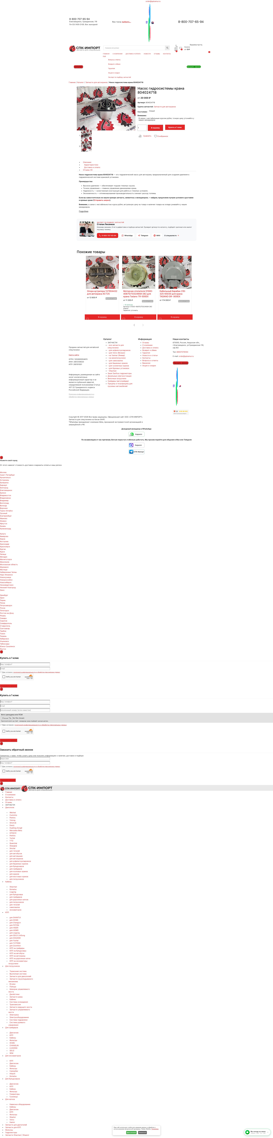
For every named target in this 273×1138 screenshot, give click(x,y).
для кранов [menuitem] (14, 874)
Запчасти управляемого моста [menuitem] (19, 1011)
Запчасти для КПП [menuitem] (13, 1127)
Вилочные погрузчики (117, 378)
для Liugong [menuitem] (15, 933)
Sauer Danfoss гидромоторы (120, 373)
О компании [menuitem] (10, 795)
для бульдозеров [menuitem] (17, 866)
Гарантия (111, 68)
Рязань (3, 616)
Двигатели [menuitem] (9, 807)
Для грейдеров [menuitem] (11, 1027)
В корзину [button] (102, 317)
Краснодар (4, 544)
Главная (106, 54)
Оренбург (4, 595)
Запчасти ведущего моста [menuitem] (21, 1007)
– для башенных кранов (118, 363)
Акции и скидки (114, 73)
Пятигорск (4, 610)
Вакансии (146, 363)
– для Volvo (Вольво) (116, 353)
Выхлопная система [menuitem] (18, 974)
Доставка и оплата (133, 54)
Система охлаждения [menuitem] (19, 1002)
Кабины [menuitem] (8, 882)
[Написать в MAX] (147, 23)
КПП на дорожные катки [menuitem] (20, 958)
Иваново (3, 518)
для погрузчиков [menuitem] (17, 879)
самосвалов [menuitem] (15, 907)
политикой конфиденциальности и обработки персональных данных (36, 672)
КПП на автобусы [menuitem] (17, 953)
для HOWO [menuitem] (14, 930)
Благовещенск (6, 490)
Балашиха (4, 482)
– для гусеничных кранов (118, 366)
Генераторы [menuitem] (15, 1094)
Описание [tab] (87, 162)
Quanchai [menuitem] (13, 843)
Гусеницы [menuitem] (14, 1097)
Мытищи (3, 570)
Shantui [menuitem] (13, 1117)
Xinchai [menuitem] (12, 848)
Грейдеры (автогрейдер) (118, 381)
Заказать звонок (181, 363)
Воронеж (4, 508)
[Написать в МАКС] (174, 386)
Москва (3, 472)
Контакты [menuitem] (9, 797)
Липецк (3, 554)
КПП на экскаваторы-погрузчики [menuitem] (18, 962)
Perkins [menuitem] (12, 818)
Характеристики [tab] (91, 165)
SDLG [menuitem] (12, 1050)
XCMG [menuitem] (12, 1043)
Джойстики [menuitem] (14, 994)
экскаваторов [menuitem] (15, 910)
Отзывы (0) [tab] (88, 170)
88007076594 (182, 352)
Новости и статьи (150, 355)
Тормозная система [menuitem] (18, 971)
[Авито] (149, 23)
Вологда (3, 506)
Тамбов (3, 631)
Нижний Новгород (8, 587)
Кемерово (4, 536)
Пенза (2, 603)
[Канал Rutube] (152, 23)
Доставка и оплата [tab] (92, 167)
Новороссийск (6, 580)
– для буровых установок (118, 368)
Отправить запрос (102, 200)
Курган (3, 549)
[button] (161, 136)
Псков (2, 608)
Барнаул (3, 485)
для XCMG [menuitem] (14, 920)
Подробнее (83, 211)
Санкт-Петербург (7, 475)
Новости (147, 54)
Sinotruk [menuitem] (13, 823)
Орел (2, 598)
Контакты (167, 54)
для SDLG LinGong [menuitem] (17, 935)
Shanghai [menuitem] (13, 846)
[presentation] (134, 325)
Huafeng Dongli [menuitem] (16, 828)
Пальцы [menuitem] (13, 986)
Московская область (9, 564)
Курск (2, 552)
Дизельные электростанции (119, 376)
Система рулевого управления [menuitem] (17, 1023)
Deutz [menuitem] (12, 825)
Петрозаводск (6, 605)
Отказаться (142, 1132)
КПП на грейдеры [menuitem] (17, 948)
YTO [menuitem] (11, 841)
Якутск (3, 649)
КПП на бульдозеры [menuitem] (18, 951)
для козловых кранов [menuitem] (19, 871)
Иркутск (3, 523)
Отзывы (157, 54)
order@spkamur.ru (153, 1)
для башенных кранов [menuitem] (19, 864)
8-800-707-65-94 (79, 19)
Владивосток (5, 495)
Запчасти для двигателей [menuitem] (20, 976)
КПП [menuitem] (7, 912)
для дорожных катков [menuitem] (19, 899)
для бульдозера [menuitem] (16, 894)
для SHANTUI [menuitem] (15, 917)
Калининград (5, 529)
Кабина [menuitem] (13, 1089)
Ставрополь (5, 626)
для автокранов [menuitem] (16, 859)
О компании (117, 54)
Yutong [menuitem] (12, 820)
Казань (3, 526)
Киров (2, 539)
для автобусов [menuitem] (16, 853)
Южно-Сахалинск (7, 646)
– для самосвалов (115, 360)
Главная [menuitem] (8, 792)
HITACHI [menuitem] (13, 833)
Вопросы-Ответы (114, 60)
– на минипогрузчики (117, 358)
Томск (2, 634)
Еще (104, 56)
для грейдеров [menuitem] (16, 869)
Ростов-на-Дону (7, 613)
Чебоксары (4, 644)
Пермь (3, 600)
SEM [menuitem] (11, 1053)
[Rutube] (179, 386)
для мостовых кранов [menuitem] (19, 876)
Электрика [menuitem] (14, 1015)
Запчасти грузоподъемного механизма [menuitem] (21, 980)
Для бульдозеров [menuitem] (12, 1079)
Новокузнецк (5, 577)
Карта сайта (74, 355)
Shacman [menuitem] (13, 887)
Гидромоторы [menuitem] (11, 1132)
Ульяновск (4, 641)
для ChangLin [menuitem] (15, 923)
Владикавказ (5, 498)
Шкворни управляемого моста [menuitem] (19, 990)
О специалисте (170, 236)
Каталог (80, 82)
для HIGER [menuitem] (14, 928)
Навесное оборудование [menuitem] (20, 1104)
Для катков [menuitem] (10, 1099)
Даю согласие (131, 1132)
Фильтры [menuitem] (13, 1040)
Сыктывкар (5, 628)
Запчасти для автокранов (96, 82)
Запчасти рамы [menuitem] (16, 997)
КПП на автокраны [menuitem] (17, 956)
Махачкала (4, 562)
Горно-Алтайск (6, 511)
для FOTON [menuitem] (14, 925)
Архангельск (5, 477)
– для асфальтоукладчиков (119, 350)
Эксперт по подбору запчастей (119, 77)
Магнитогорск (6, 559)
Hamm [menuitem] (12, 1122)
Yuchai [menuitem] (12, 838)
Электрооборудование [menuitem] (19, 1017)
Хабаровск (4, 639)
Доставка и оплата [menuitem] (13, 800)
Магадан (3, 557)
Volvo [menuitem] (12, 1120)
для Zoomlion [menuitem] (15, 946)
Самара (3, 618)
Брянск (3, 493)
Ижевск (3, 521)
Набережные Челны (8, 572)
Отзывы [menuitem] (8, 802)
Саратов (3, 621)
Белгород (4, 488)
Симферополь (6, 623)
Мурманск (4, 567)
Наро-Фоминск (6, 575)
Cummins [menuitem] (13, 815)
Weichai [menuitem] (13, 812)
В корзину (155, 128)
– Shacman (112, 371)
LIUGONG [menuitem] (13, 1048)
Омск (2, 590)
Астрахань (4, 480)
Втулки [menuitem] (12, 984)
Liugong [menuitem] (13, 892)
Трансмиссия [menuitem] (15, 1004)
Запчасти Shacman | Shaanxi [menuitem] (17, 1135)
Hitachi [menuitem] (12, 1074)
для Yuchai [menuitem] (14, 940)
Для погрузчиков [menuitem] (12, 966)
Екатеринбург (6, 516)
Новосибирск (5, 582)
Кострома (4, 541)
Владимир (4, 500)
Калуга (3, 534)
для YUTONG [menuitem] (15, 943)
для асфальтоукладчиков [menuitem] (20, 861)
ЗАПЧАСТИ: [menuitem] (10, 805)
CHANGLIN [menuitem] (14, 1045)
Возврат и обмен (114, 64)
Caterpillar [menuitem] (14, 1071)
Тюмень (3, 636)
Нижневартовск (6, 585)
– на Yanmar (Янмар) (116, 355)
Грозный (3, 513)
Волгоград (4, 503)
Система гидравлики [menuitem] (19, 1020)
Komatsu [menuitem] (13, 889)
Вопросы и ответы (150, 360)
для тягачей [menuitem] (15, 851)
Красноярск (5, 546)
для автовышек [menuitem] (16, 856)
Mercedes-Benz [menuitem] (16, 830)
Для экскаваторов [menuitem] (13, 1056)
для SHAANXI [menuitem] (15, 938)
